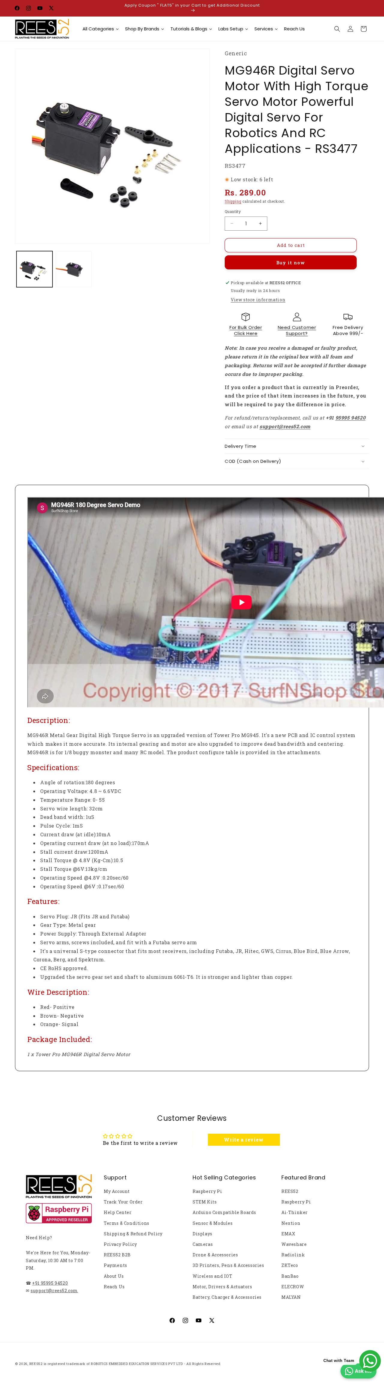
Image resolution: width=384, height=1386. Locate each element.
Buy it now (290, 263)
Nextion (290, 1223)
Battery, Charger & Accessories (227, 1297)
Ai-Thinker (294, 1212)
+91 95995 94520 (50, 1283)
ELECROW (292, 1286)
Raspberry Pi (207, 1191)
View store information (258, 300)
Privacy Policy (120, 1244)
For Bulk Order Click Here (246, 330)
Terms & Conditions (126, 1223)
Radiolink (293, 1255)
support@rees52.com (54, 1290)
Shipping (233, 201)
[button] (337, 28)
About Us (114, 1276)
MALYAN (291, 1297)
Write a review (243, 1139)
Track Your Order (123, 1202)
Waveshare (294, 1244)
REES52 (289, 1191)
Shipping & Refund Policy (133, 1234)
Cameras (203, 1244)
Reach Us (114, 1286)
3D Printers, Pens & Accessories (228, 1265)
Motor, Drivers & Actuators (222, 1286)
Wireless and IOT (212, 1276)
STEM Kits (205, 1202)
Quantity (233, 211)
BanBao (290, 1276)
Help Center (118, 1212)
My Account (117, 1191)
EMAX (288, 1234)
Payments (115, 1265)
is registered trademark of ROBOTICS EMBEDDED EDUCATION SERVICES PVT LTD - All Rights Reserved (132, 1363)
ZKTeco (289, 1265)
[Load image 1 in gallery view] (34, 269)
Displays (202, 1234)
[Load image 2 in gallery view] (74, 269)
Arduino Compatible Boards (224, 1212)
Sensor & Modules (213, 1223)
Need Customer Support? (297, 330)
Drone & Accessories (215, 1255)
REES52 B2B (117, 1255)
